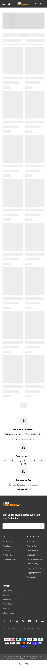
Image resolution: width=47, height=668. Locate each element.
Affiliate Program (9, 613)
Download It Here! (23, 489)
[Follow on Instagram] (17, 621)
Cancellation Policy (34, 559)
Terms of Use (32, 550)
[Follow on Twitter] (10, 621)
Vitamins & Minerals (11, 546)
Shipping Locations (34, 573)
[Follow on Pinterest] (23, 621)
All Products (7, 541)
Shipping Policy (33, 555)
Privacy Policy (32, 546)
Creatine (6, 550)
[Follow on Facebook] (4, 621)
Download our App (10, 559)
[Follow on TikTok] (36, 621)
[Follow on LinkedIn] (42, 621)
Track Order (7, 604)
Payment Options (34, 568)
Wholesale (7, 600)
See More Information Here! (23, 440)
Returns (6, 608)
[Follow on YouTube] (29, 621)
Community (31, 577)
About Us (30, 541)
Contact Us (7, 591)
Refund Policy (32, 564)
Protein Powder (9, 555)
